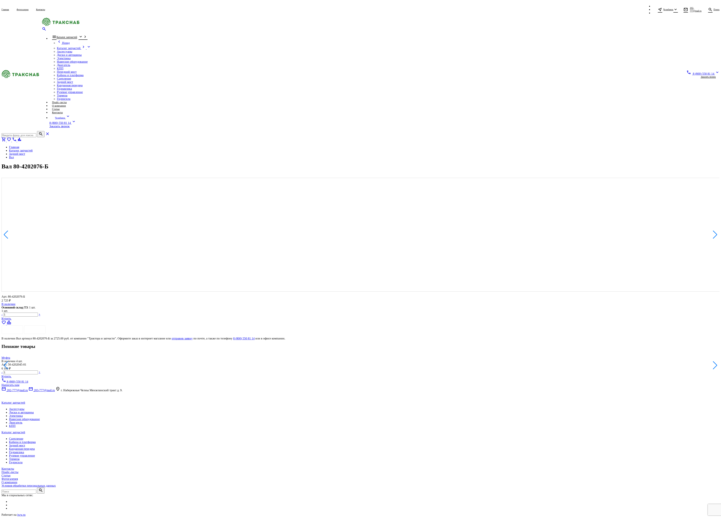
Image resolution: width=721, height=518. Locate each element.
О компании (9, 482)
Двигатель (15, 422)
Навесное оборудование (24, 419)
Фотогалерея (10, 478)
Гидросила (16, 462)
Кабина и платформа (22, 442)
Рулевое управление (22, 455)
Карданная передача (22, 448)
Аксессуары (16, 409)
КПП (12, 426)
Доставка (35, 330)
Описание (12, 330)
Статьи (6, 475)
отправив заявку (182, 338)
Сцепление (16, 438)
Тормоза (14, 459)
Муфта (6, 357)
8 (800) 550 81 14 (244, 338)
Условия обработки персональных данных (29, 485)
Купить (7, 318)
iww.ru (21, 514)
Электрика (16, 415)
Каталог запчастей (13, 402)
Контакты (8, 468)
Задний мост (17, 445)
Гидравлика (16, 452)
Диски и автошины (21, 412)
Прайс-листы (10, 472)
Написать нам (10, 385)
